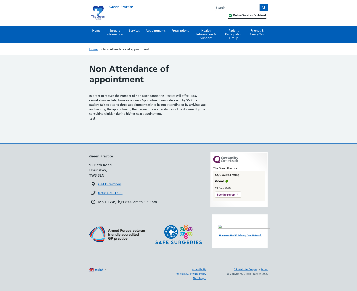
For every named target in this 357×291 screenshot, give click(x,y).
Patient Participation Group (233, 34)
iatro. (264, 269)
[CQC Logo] (225, 162)
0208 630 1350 (110, 193)
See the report (226, 194)
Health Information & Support (206, 34)
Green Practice (121, 7)
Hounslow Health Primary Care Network (240, 235)
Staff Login (199, 278)
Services (134, 30)
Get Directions (109, 184)
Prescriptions (180, 30)
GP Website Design (245, 269)
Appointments (155, 30)
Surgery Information (115, 32)
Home (96, 30)
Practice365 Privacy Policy (191, 274)
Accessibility (199, 269)
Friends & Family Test (257, 32)
